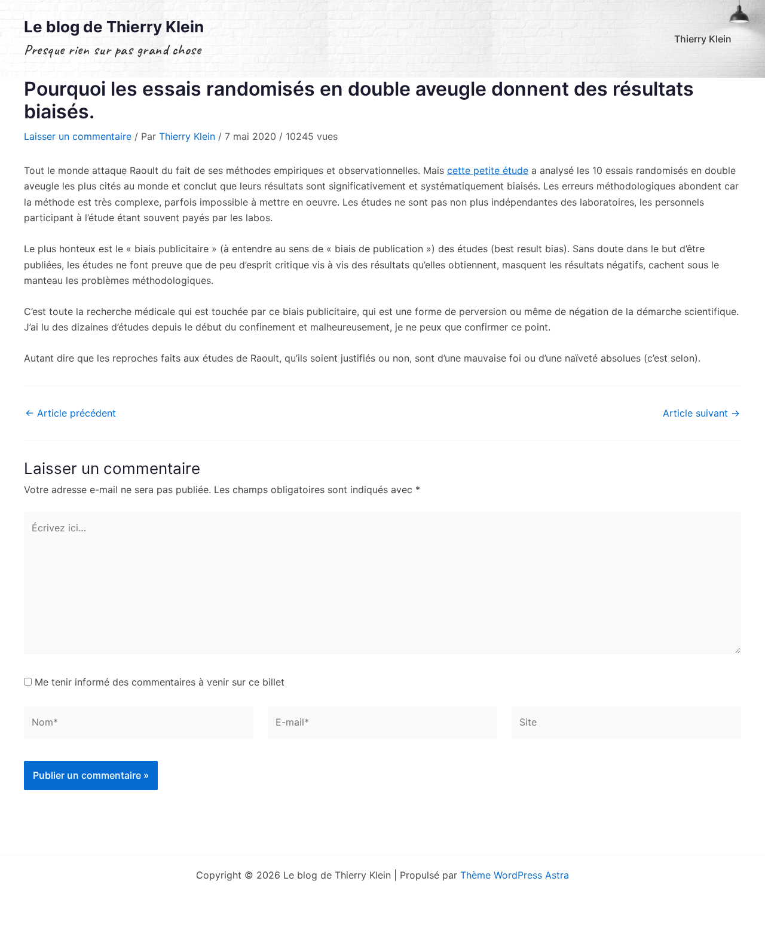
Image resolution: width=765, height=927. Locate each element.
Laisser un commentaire (77, 136)
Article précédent (70, 413)
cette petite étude (487, 170)
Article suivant (701, 413)
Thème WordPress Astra (514, 875)
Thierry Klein (703, 39)
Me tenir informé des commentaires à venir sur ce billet (159, 682)
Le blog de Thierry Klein (114, 26)
